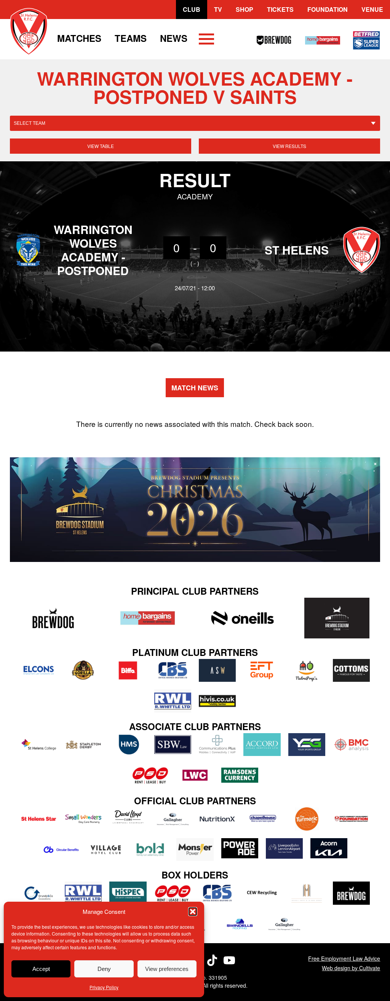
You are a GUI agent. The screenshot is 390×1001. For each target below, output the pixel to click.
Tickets (280, 9)
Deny (104, 969)
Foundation (327, 9)
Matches (79, 38)
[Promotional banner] (195, 509)
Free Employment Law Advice (344, 958)
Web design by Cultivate (351, 968)
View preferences (167, 969)
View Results (289, 146)
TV (218, 9)
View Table (100, 146)
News (173, 38)
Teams (131, 38)
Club (191, 9)
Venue (372, 9)
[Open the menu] (206, 40)
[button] (193, 911)
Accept (41, 969)
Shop (244, 9)
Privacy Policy (104, 987)
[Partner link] (53, 618)
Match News (194, 388)
